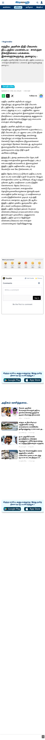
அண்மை (6, 7)
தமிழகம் (29, 7)
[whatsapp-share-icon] (3, 97)
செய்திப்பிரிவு (8, 86)
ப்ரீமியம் (18, 7)
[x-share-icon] (8, 97)
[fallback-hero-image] (9, 411)
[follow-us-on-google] (41, 96)
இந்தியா (39, 7)
